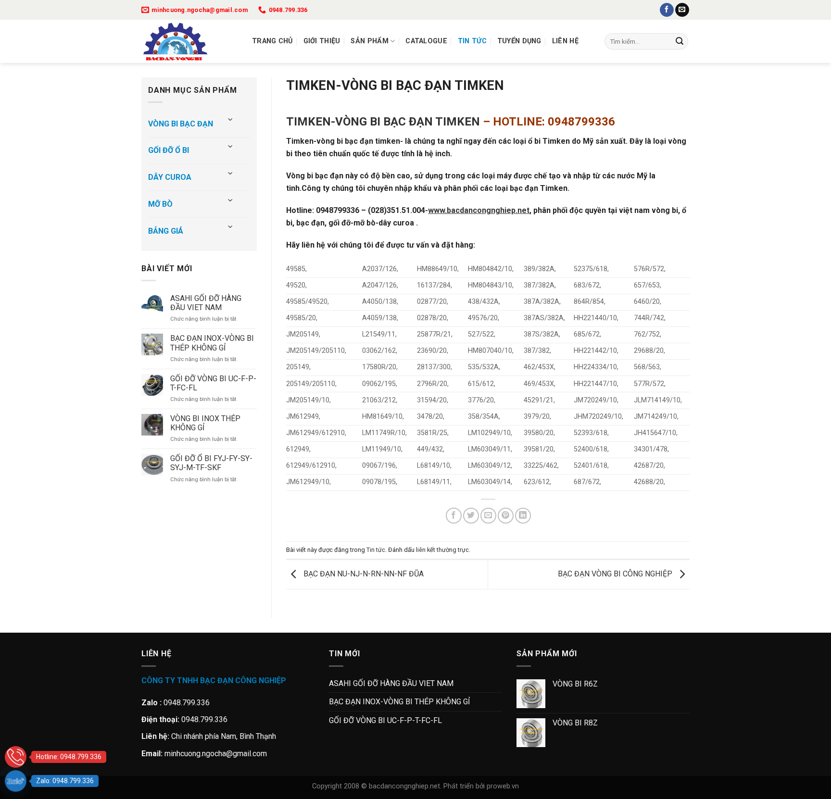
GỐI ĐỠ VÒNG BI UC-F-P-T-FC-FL (213, 383)
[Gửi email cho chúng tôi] (682, 10)
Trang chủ (272, 41)
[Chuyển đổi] (231, 120)
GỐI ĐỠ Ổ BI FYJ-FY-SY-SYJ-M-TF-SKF (211, 463)
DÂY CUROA (169, 177)
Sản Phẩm (369, 41)
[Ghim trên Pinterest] (506, 516)
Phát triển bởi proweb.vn (481, 786)
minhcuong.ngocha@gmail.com (215, 753)
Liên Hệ (565, 41)
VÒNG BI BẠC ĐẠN (180, 123)
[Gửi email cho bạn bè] (488, 516)
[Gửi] (679, 41)
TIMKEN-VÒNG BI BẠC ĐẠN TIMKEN (383, 121)
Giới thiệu (321, 41)
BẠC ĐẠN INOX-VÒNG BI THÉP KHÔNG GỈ (212, 343)
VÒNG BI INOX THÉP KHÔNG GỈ (205, 423)
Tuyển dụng (519, 41)
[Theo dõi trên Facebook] (667, 10)
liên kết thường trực (442, 549)
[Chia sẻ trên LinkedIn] (523, 516)
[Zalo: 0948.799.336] (15, 781)
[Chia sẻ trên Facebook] (454, 516)
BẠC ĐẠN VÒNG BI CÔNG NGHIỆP (616, 573)
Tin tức (472, 41)
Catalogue (426, 41)
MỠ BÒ (160, 204)
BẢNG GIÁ (165, 231)
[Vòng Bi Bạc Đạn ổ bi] (189, 41)
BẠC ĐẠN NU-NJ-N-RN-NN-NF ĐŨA (363, 573)
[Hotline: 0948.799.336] (15, 757)
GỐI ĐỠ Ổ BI (168, 150)
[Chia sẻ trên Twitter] (471, 516)
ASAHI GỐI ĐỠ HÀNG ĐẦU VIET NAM (205, 303)
